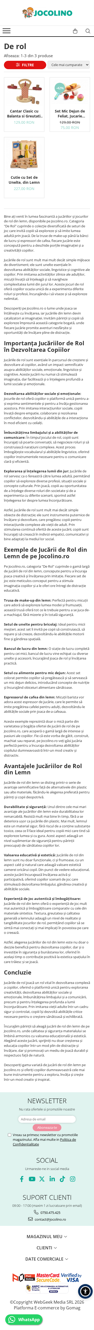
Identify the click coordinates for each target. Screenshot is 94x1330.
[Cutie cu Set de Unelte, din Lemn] (24, 154)
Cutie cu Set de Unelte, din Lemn (24, 180)
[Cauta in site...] (88, 31)
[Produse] (7, 32)
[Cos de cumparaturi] (75, 31)
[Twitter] (41, 1179)
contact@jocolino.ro (50, 1219)
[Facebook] (21, 1179)
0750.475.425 (50, 1212)
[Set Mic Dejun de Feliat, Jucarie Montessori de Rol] (70, 91)
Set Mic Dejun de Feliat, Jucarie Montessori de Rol (70, 113)
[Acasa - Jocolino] (47, 13)
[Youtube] (31, 1179)
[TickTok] (62, 1179)
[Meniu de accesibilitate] (85, 1291)
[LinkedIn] (52, 1179)
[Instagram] (72, 1179)
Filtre (27, 64)
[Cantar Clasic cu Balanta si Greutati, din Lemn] (24, 92)
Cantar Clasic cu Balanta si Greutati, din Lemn (24, 113)
